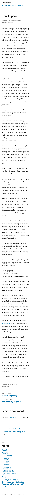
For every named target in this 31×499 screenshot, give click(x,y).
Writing (11, 5)
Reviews (6, 465)
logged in (13, 417)
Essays (6, 459)
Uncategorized (9, 474)
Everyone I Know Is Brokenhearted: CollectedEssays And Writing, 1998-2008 (13, 483)
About (4, 5)
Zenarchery (6, 3)
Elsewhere (7, 456)
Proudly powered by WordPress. (16, 494)
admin (5, 20)
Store (19, 5)
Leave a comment (8, 22)
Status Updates (10, 471)
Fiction (6, 462)
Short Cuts (6, 386)
